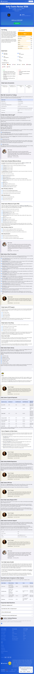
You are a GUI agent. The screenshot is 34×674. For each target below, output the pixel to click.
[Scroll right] (32, 369)
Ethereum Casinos (3, 630)
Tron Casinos (3, 633)
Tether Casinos (3, 632)
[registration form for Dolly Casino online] (13, 89)
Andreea (14, 8)
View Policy (28, 671)
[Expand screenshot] (7, 86)
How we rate (3, 648)
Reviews (5, 3)
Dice (24, 639)
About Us (2, 645)
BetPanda (30, 570)
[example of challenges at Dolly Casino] (29, 89)
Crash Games (25, 630)
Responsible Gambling (4, 651)
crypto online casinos (7, 133)
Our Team (2, 646)
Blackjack (24, 635)
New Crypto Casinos (15, 638)
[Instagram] (9, 657)
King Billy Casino (3, 591)
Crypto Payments (14, 636)
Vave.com (2, 350)
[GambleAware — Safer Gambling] (5, 669)
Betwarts (14, 136)
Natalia (23, 8)
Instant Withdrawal (15, 639)
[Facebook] (10, 657)
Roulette (24, 638)
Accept (21, 671)
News (13, 630)
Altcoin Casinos (3, 636)
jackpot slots (10, 380)
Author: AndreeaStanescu (10, 618)
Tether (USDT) (3, 413)
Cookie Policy (3, 649)
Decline (24, 671)
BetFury (26, 349)
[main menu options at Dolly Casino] (5, 89)
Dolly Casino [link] (9, 3)
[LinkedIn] (5, 657)
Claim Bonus (17, 23)
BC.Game (2, 469)
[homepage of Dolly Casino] (21, 89)
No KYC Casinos (31, 1)
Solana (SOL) (3, 423)
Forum (2, 643)
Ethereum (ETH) (3, 408)
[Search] (25, 1)
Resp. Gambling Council (12, 671)
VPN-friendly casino (10, 484)
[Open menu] (27, 1)
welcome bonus (5, 171)
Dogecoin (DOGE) (4, 417)
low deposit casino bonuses (13, 190)
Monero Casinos (3, 635)
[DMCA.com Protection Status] (9, 663)
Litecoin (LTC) (3, 421)
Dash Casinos (3, 638)
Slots (24, 632)
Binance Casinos (3, 639)
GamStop (7, 671)
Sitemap (2, 652)
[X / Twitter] (7, 657)
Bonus (13, 635)
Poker (24, 633)
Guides (13, 632)
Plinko (24, 636)
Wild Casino (3, 599)
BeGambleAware (3, 671)
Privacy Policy (25, 669)
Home (1, 3)
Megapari (17, 350)
